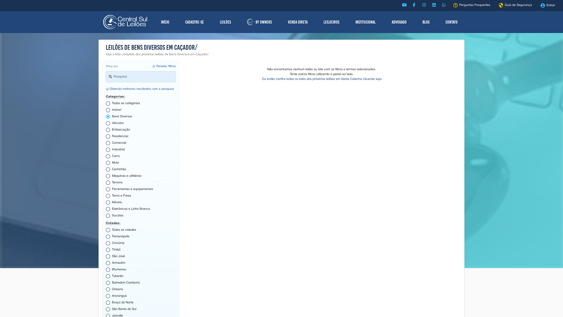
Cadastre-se (194, 22)
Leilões (225, 22)
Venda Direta (298, 22)
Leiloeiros (331, 22)
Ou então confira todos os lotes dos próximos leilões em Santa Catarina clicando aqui (322, 79)
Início (165, 22)
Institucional (365, 22)
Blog (426, 22)
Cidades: (113, 223)
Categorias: (115, 96)
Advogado (399, 22)
